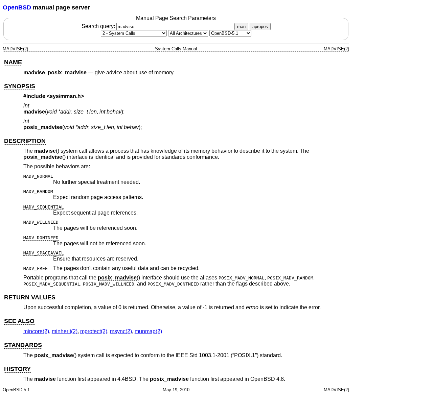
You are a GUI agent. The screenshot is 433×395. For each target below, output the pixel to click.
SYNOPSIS (19, 86)
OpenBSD (17, 7)
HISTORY (17, 369)
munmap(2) (148, 331)
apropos (260, 26)
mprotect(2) (93, 331)
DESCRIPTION (25, 141)
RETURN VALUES (29, 297)
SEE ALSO (19, 321)
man (241, 26)
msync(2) (121, 331)
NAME (13, 62)
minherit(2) (64, 331)
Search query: (99, 26)
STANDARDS (23, 345)
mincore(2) (36, 331)
